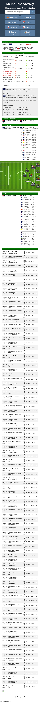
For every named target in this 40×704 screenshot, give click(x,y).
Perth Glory (10, 374)
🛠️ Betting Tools (27, 33)
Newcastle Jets (11, 276)
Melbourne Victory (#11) (29, 127)
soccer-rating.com (7, 701)
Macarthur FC (11, 294)
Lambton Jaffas (11, 545)
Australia (14, 44)
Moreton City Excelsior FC (14, 536)
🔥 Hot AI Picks (12, 17)
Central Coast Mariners (14, 288)
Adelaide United (16, 50)
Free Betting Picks (7, 71)
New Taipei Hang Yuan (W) (26, 48)
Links (17, 697)
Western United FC (12, 500)
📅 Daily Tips (27, 22)
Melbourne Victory (27, 195)
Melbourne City (11, 306)
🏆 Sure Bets (27, 17)
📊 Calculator (12, 27)
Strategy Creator (7, 73)
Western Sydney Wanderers (15, 256)
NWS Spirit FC (11, 541)
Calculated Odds (26, 114)
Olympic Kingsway (12, 387)
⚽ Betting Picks (12, 33)
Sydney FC (10, 297)
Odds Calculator (7, 75)
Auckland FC (11, 279)
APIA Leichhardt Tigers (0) (11, 120)
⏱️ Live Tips (12, 22)
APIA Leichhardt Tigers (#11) (12, 127)
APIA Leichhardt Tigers (10, 195)
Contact (23, 697)
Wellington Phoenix (12, 285)
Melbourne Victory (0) (28, 120)
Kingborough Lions (12, 261)
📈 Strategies (27, 27)
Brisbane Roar (11, 360)
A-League (28, 44)
